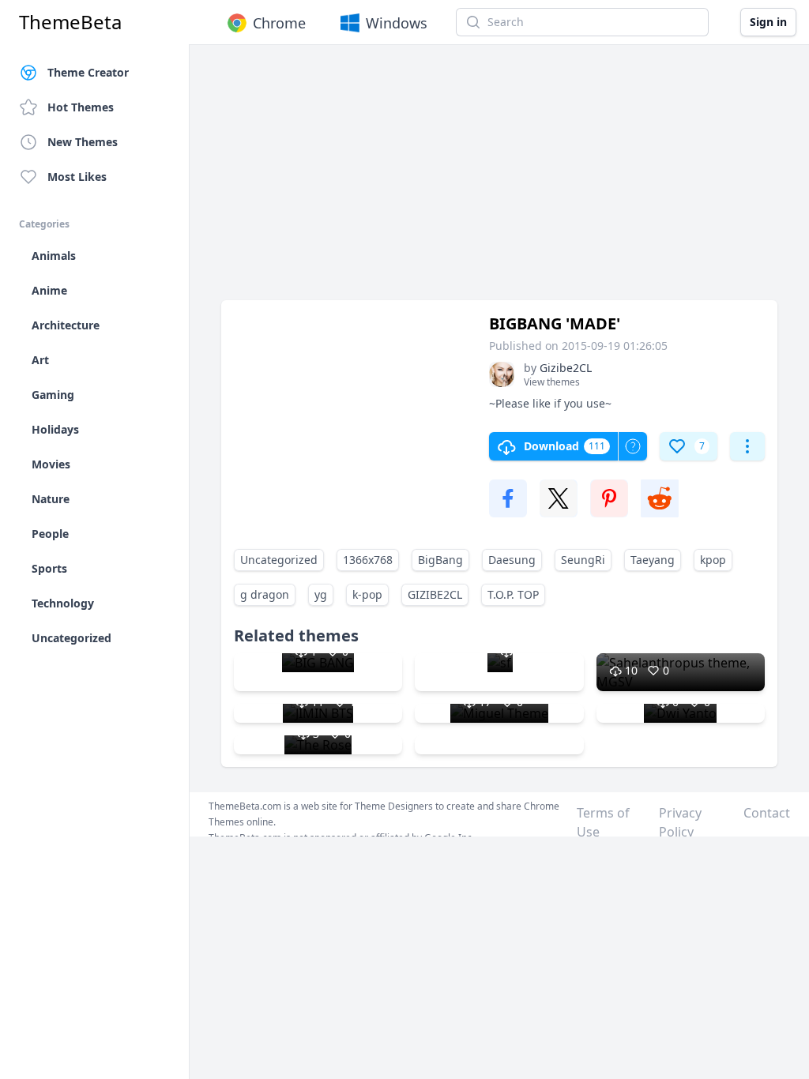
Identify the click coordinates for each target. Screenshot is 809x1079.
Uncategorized (279, 559)
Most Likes (77, 176)
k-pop (367, 594)
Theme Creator (88, 72)
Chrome (279, 22)
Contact (766, 812)
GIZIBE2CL (435, 594)
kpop (713, 559)
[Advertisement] (499, 180)
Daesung (512, 559)
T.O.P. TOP (513, 594)
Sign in (768, 21)
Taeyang (652, 559)
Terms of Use (603, 822)
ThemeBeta (70, 22)
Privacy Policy (680, 822)
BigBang (440, 559)
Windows (396, 22)
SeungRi (583, 559)
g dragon (264, 594)
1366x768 (368, 559)
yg (320, 594)
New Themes (82, 141)
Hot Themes (80, 107)
